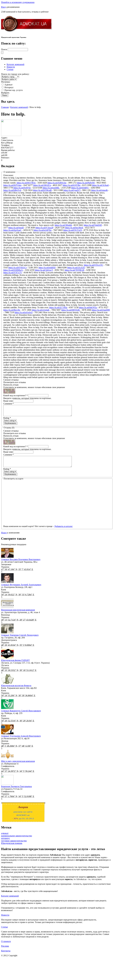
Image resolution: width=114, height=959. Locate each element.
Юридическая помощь (11, 843)
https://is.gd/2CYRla (58, 307)
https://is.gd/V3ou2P (44, 227)
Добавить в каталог (63, 526)
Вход (3, 7)
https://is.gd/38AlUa (42, 185)
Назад (4, 532)
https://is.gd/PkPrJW (86, 183)
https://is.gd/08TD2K (70, 310)
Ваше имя (8, 401)
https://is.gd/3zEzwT (44, 270)
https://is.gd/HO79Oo (26, 183)
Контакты (5, 951)
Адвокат (8, 84)
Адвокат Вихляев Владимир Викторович (20, 559)
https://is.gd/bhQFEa (88, 307)
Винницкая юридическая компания (18, 610)
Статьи (10, 69)
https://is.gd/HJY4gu (12, 185)
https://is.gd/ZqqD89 (101, 310)
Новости (11, 67)
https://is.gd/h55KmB (42, 190)
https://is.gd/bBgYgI (12, 190)
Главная (5, 107)
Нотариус (9, 87)
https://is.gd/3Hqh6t (63, 225)
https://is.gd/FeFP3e (22, 188)
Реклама (5, 946)
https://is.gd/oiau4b (99, 190)
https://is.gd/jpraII (16, 227)
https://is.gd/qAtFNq (42, 230)
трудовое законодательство (14, 841)
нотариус (5, 838)
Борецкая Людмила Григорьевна (16, 786)
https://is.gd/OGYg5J (72, 230)
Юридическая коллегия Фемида (16, 685)
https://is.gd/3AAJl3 (76, 267)
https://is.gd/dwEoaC (12, 230)
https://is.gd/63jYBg (71, 185)
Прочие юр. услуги (13, 90)
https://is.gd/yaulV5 (71, 190)
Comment (8, 403)
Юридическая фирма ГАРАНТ (15, 660)
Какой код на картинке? (15, 395)
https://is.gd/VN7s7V (12, 272)
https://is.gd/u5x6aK (40, 310)
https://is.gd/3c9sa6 (100, 185)
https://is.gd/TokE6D (93, 225)
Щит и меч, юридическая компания (18, 761)
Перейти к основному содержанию (17, 2)
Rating (7, 418)
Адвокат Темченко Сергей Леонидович (20, 635)
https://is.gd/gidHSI (47, 267)
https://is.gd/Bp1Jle (11, 310)
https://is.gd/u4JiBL (51, 188)
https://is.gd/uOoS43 (24, 312)
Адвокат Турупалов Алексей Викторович (21, 736)
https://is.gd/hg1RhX (74, 227)
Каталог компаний (15, 64)
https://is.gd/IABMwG (13, 270)
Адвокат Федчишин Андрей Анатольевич (21, 584)
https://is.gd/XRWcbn (56, 183)
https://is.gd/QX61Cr (17, 267)
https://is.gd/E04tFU (80, 188)
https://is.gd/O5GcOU (93, 265)
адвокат (4, 833)
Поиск (4, 49)
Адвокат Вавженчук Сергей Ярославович (21, 711)
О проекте (6, 941)
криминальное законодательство (16, 836)
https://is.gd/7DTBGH (74, 270)
